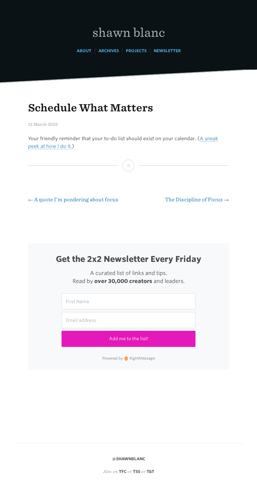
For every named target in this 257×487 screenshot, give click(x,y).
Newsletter (167, 50)
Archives (108, 50)
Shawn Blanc (128, 32)
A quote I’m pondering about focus (73, 199)
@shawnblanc (128, 458)
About (84, 50)
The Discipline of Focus (197, 199)
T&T (150, 471)
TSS (136, 471)
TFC (122, 471)
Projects (136, 50)
